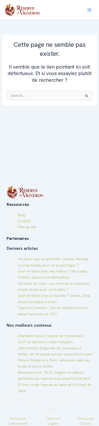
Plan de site (27, 227)
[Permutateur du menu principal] (89, 10)
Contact (24, 221)
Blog (21, 215)
